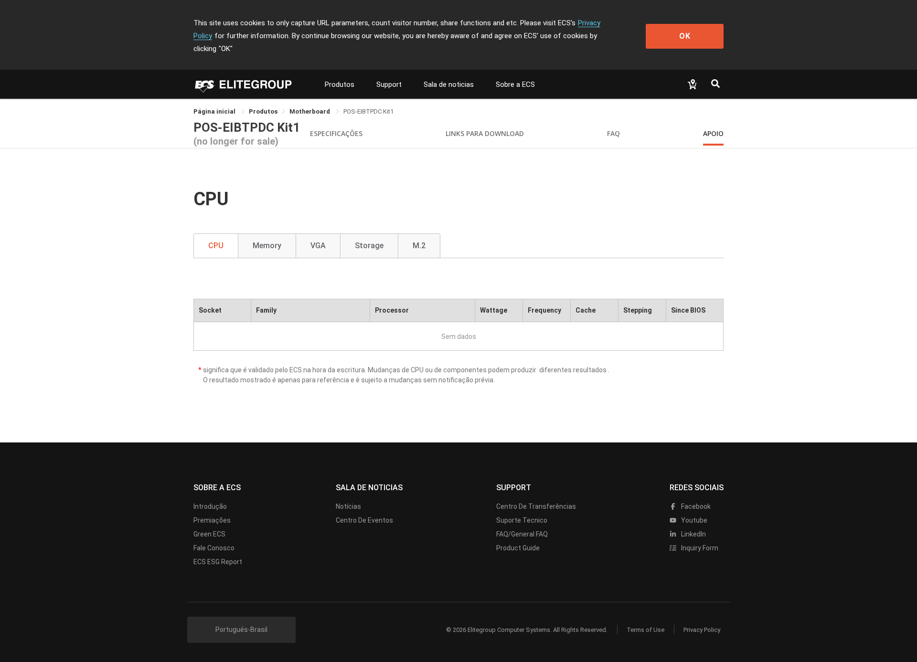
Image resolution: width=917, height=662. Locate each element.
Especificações (336, 133)
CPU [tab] (216, 245)
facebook (695, 506)
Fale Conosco (214, 548)
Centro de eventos (364, 520)
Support (389, 84)
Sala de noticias (449, 84)
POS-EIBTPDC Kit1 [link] (368, 111)
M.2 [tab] (419, 245)
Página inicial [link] (215, 111)
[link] (263, 111)
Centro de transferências (536, 506)
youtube (693, 520)
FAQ (613, 133)
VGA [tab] (318, 245)
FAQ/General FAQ (522, 534)
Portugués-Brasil (241, 629)
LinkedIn (693, 534)
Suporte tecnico (521, 520)
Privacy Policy (701, 629)
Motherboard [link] (310, 111)
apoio (713, 133)
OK (685, 36)
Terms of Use (645, 629)
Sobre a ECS (515, 84)
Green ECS (209, 534)
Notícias (348, 506)
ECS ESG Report (217, 562)
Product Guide (518, 548)
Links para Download (485, 133)
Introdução (210, 506)
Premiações (212, 520)
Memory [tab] (267, 245)
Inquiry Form (699, 548)
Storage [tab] (369, 245)
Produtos (339, 84)
